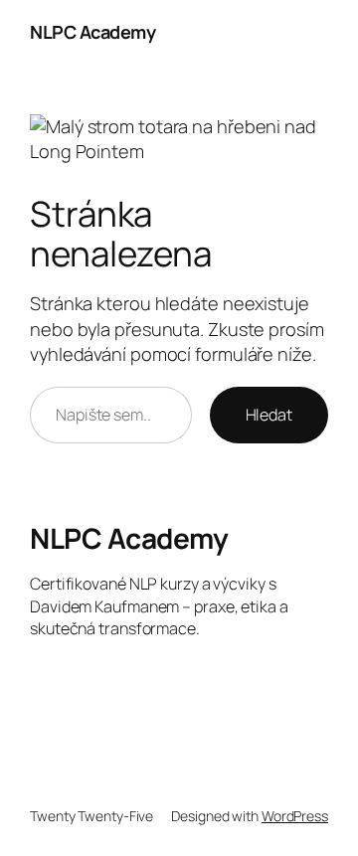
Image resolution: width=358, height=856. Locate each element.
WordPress (295, 815)
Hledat (269, 415)
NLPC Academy (92, 32)
